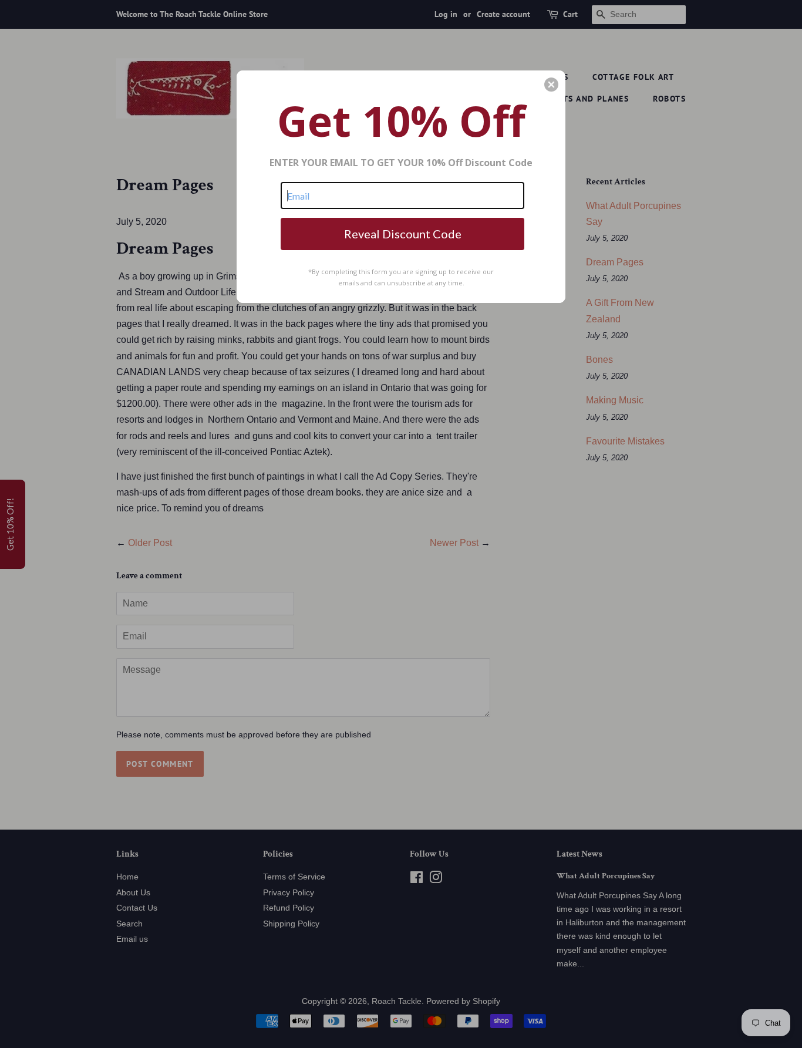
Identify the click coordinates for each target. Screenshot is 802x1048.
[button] (551, 84)
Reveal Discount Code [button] (402, 234)
